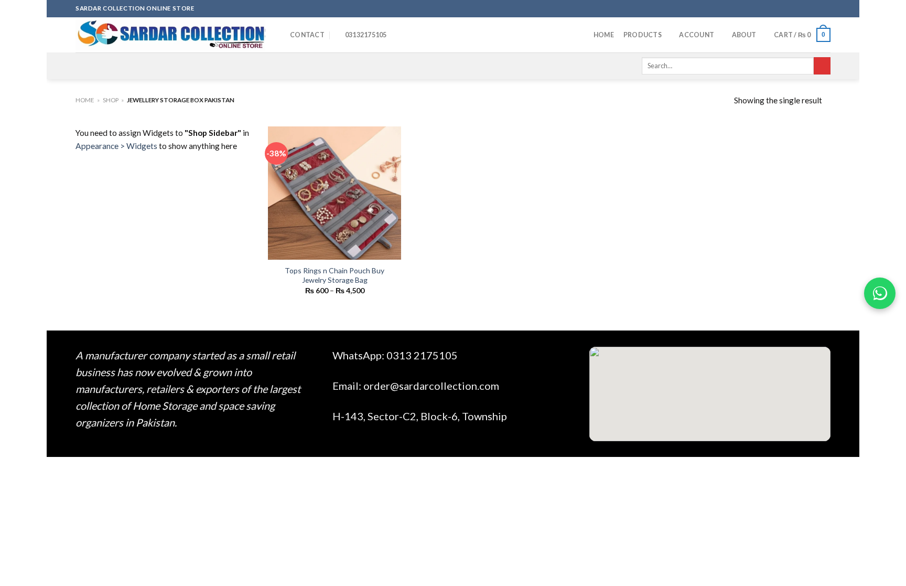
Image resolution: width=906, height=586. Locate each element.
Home (604, 35)
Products (642, 35)
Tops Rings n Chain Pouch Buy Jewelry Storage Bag (334, 275)
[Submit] (822, 65)
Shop (110, 100)
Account (696, 35)
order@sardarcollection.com (431, 385)
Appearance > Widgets (116, 146)
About (744, 35)
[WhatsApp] (880, 293)
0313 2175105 (422, 355)
